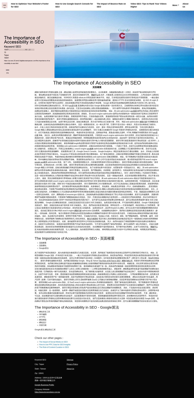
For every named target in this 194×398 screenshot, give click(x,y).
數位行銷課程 (92, 219)
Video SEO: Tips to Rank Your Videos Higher (148, 5)
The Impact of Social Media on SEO (53, 342)
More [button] (174, 5)
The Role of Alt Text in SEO (109, 261)
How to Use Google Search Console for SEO (74, 5)
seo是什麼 (73, 106)
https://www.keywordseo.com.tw (47, 392)
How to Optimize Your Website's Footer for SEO (30, 5)
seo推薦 (133, 111)
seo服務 (90, 149)
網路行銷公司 (127, 261)
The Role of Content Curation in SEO (54, 347)
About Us (185, 5)
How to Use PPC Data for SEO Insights (54, 345)
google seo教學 (41, 162)
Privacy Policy (72, 364)
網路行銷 (143, 122)
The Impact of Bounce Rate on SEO (111, 5)
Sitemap (70, 360)
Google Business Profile (44, 385)
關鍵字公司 (95, 95)
